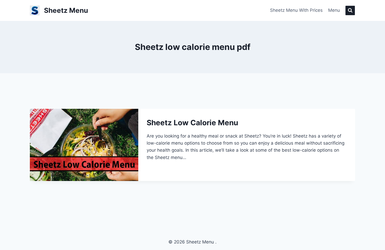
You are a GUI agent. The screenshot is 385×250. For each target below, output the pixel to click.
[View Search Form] (350, 10)
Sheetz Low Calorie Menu (192, 122)
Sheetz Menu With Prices (296, 10)
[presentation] (84, 145)
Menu (334, 10)
